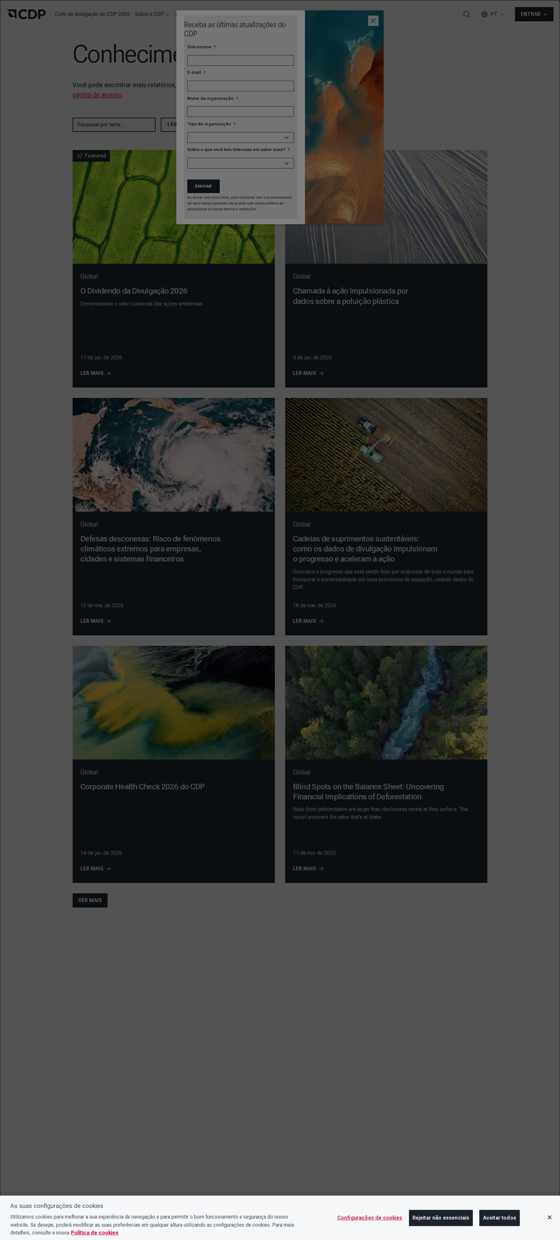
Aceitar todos (499, 1218)
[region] (280, 1218)
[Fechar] (549, 1217)
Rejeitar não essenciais (441, 1218)
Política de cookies (94, 1233)
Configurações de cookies (369, 1218)
